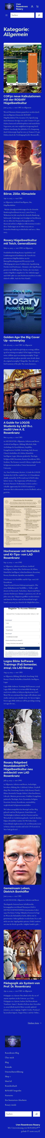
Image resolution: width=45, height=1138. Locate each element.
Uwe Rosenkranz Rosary (22, 6)
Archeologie (32, 784)
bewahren (7, 787)
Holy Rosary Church (32, 790)
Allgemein (27, 108)
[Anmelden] (32, 6)
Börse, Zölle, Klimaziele (20, 193)
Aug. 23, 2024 (8, 672)
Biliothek (29, 444)
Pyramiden (27, 799)
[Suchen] (39, 15)
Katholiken (13, 453)
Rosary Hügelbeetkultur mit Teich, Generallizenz (20, 242)
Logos (14, 456)
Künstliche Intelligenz (11, 572)
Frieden (21, 790)
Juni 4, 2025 (8, 108)
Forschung (24, 450)
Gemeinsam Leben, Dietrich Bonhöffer (17, 890)
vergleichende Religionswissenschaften (17, 805)
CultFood (23, 787)
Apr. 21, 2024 (8, 991)
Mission (19, 456)
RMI (12, 459)
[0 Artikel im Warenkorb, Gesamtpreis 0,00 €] (37, 6)
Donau (15, 569)
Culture (30, 787)
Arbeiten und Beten (32, 441)
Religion (7, 459)
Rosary (24, 459)
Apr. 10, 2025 (8, 198)
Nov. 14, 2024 (8, 437)
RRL (38, 459)
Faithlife (17, 450)
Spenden (21, 575)
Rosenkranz (32, 459)
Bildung (22, 444)
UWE (20, 108)
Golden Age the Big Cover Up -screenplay (22, 339)
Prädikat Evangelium (33, 796)
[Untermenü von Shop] (10, 1076)
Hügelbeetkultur (9, 205)
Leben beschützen (26, 572)
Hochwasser (26, 569)
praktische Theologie (30, 456)
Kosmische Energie (15, 793)
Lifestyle (7, 796)
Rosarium (17, 459)
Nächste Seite (34, 1023)
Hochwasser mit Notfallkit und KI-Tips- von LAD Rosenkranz (22, 554)
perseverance (21, 796)
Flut (19, 569)
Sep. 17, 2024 (8, 562)
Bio (30, 202)
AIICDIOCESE (10, 441)
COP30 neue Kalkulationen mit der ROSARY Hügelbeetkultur (22, 100)
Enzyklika (28, 447)
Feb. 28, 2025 (8, 345)
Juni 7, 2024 (7, 896)
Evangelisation (9, 450)
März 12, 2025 (8, 248)
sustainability (29, 575)
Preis (20, 799)
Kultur (23, 453)
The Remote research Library (20, 462)
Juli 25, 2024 (8, 780)
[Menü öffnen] (6, 15)
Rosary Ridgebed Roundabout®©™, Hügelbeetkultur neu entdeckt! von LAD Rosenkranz (18, 769)
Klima (35, 569)
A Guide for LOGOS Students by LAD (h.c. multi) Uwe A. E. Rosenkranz (18, 427)
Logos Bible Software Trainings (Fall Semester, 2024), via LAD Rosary (20, 664)
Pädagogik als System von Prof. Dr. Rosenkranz (22, 984)
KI (19, 453)
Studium (7, 462)
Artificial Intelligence (20, 202)
